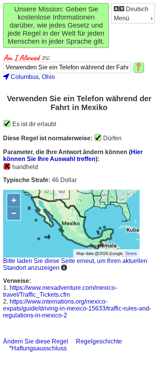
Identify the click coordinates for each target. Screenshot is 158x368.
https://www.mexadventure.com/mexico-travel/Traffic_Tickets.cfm (60, 291)
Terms (131, 253)
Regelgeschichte (99, 341)
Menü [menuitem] (121, 18)
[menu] (133, 13)
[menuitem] (133, 8)
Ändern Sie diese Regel (35, 341)
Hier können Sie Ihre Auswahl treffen (73, 155)
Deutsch (136, 9)
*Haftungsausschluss (38, 348)
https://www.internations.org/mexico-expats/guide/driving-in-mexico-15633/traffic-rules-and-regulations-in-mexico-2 (77, 308)
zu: (46, 57)
